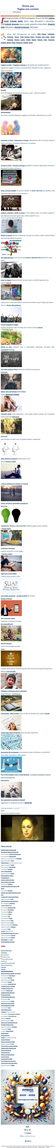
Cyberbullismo (16, 694)
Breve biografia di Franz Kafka (7, 1005)
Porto (12, 1020)
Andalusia (14, 1027)
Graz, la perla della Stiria (6, 871)
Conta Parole (4, 952)
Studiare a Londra (6, 957)
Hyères (9, 1029)
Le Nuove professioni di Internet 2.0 (11, 484)
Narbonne (10, 890)
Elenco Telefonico (5, 954)
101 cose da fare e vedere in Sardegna (9, 1046)
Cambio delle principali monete (8, 963)
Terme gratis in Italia (5, 995)
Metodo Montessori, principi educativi (9, 901)
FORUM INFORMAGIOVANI (6, 971)
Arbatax (10, 914)
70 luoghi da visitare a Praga (7, 1025)
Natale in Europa (4, 863)
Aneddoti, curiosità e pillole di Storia (12, 213)
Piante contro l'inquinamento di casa (9, 1022)
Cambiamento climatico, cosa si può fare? (13, 526)
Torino (12, 860)
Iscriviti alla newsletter (6, 808)
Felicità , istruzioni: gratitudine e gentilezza (14, 503)
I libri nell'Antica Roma (6, 1010)
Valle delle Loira (12, 1016)
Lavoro (2, 649)
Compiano (3, 1012)
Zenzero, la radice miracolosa (7, 880)
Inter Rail (4, 967)
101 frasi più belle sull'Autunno (8, 997)
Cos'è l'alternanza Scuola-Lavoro (8, 1061)
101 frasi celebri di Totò (6, 905)
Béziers (2, 888)
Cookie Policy (41, 1147)
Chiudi (48, 1147)
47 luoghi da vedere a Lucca (7, 988)
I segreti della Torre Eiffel (6, 1059)
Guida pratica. (4, 780)
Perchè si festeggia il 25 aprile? (8, 942)
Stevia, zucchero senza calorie (7, 882)
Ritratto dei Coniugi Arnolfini (7, 1003)
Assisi (9, 1007)
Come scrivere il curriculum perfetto (9, 1063)
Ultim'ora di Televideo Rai (6, 965)
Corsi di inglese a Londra (7, 959)
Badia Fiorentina (4, 1033)
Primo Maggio (4, 939)
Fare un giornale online (7, 618)
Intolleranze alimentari (7, 548)
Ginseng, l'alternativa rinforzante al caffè (10, 886)
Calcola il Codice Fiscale (6, 950)
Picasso (10, 918)
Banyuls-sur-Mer (11, 907)
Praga (12, 920)
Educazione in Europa (12, 394)
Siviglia (12, 1001)
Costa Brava (15, 925)
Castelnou (10, 884)
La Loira (3, 931)
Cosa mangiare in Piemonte (14, 1014)
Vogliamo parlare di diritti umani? (8, 1048)
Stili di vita (3, 372)
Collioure (10, 912)
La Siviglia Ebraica (5, 878)
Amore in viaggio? (6, 280)
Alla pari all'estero (6, 643)
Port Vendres (11, 910)
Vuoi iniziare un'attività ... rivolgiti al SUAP (13, 596)
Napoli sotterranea (5, 1035)
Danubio (3, 1037)
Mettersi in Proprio (6, 599)
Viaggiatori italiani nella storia (8, 992)
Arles (12, 899)
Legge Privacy (4, 961)
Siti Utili (3, 969)
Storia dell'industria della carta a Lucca (9, 933)
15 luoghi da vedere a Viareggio (8, 986)
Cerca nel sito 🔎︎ (16, 12)
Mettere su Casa (6, 347)
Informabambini (5, 112)
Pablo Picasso (12, 867)
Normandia (18, 858)
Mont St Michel (9, 1031)
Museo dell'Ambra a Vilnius (7, 875)
